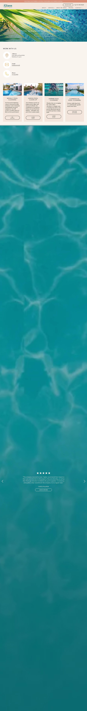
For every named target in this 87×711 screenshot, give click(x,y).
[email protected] (16, 65)
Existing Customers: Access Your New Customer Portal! (43, 1)
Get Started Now (43, 35)
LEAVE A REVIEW (43, 490)
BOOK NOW (68, 4)
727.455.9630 (80, 5)
